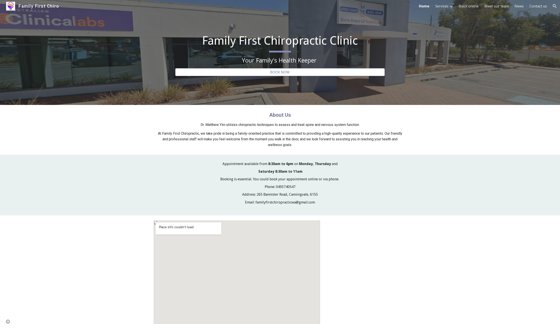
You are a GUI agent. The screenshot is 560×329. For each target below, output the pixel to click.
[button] (555, 6)
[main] (280, 48)
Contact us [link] (538, 6)
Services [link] (441, 6)
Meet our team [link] (496, 6)
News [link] (519, 6)
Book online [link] (469, 6)
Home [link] (424, 6)
